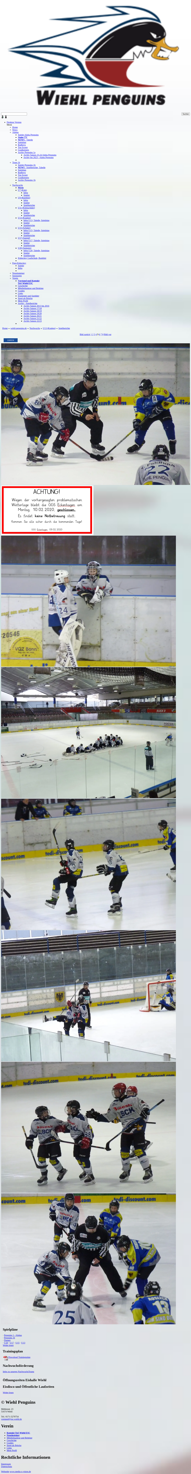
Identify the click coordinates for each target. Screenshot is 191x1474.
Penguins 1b (9, 1338)
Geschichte (11, 1440)
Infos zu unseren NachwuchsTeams (18, 1371)
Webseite (5, 1471)
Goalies (10, 1443)
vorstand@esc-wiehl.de (11, 1419)
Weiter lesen (8, 1345)
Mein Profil (12, 1450)
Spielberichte (64, 328)
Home (5, 328)
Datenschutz (6, 1466)
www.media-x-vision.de (20, 1471)
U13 (23, 1343)
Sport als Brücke (14, 1445)
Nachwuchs (35, 328)
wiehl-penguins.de (18, 328)
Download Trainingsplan (19, 1357)
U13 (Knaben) (49, 328)
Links (9, 1448)
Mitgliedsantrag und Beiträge (19, 1438)
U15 (17, 1343)
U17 (12, 1343)
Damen (7, 1340)
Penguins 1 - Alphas (13, 1335)
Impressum (6, 1464)
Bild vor (107, 334)
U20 (6, 1343)
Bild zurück (85, 334)
